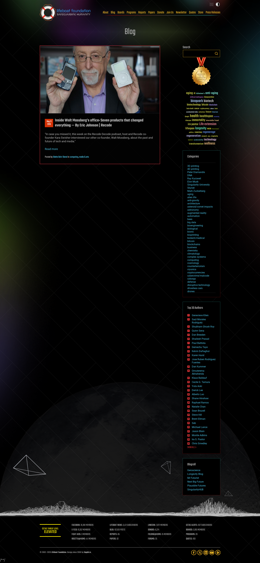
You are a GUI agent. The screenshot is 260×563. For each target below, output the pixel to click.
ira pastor (193, 124)
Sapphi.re (87, 552)
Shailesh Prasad (200, 338)
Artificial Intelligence (196, 97)
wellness (209, 144)
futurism (215, 112)
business (192, 247)
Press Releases (213, 12)
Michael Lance (199, 427)
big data (191, 222)
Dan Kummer (199, 366)
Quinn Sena (198, 330)
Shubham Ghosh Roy (203, 326)
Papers (151, 12)
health (194, 116)
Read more (51, 149)
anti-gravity (193, 200)
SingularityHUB (195, 489)
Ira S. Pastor (198, 439)
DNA (189, 175)
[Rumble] (217, 552)
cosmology (193, 263)
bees (189, 219)
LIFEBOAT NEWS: (116, 525)
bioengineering (195, 225)
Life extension (207, 124)
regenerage (209, 132)
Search (216, 53)
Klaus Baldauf (199, 377)
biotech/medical (196, 238)
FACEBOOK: (76, 525)
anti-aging (211, 93)
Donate (160, 12)
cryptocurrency (204, 109)
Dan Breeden (198, 334)
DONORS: (151, 530)
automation (193, 216)
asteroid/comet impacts (200, 206)
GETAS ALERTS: (192, 525)
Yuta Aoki (197, 386)
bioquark (197, 101)
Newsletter (181, 12)
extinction (202, 112)
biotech (209, 101)
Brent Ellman (198, 418)
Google (187, 117)
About (105, 12)
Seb (194, 423)
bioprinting (193, 234)
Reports (142, 12)
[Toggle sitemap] (212, 4)
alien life (191, 197)
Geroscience (193, 470)
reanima (198, 132)
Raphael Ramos (200, 402)
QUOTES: (189, 539)
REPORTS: (113, 534)
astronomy (193, 209)
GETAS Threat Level (50, 531)
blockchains (193, 244)
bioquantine (209, 97)
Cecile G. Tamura (201, 382)
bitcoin (205, 104)
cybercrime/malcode (198, 275)
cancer (196, 108)
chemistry (192, 250)
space (190, 139)
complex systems (196, 256)
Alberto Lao (198, 394)
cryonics (191, 269)
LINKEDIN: (151, 525)
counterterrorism (196, 266)
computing (74, 157)
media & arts (84, 157)
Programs (131, 12)
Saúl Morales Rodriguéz (199, 321)
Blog (113, 12)
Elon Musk (192, 181)
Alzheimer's (200, 94)
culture (212, 109)
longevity (200, 128)
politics (191, 133)
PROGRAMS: (190, 534)
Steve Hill (197, 414)
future (208, 111)
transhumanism (196, 143)
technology (210, 140)
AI (194, 93)
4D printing (193, 169)
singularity (214, 136)
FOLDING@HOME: (154, 534)
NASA (209, 129)
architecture (193, 203)
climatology (193, 253)
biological (192, 228)
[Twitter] (199, 552)
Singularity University (198, 184)
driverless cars (195, 288)
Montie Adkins (199, 435)
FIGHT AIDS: (76, 534)
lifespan (189, 128)
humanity (216, 117)
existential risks (192, 112)
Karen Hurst (198, 355)
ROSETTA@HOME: (78, 539)
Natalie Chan (199, 406)
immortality (198, 120)
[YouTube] (211, 552)
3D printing (193, 166)
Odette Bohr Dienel (60, 157)
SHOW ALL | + (192, 447)
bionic (190, 231)
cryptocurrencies (196, 272)
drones (191, 291)
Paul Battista (199, 343)
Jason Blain (198, 431)
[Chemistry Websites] (201, 72)
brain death (190, 109)
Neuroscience (215, 129)
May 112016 (49, 123)
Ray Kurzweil (194, 178)
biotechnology (194, 104)
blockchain (213, 105)
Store (200, 12)
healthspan (206, 116)
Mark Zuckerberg (196, 191)
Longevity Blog (195, 474)
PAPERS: (113, 539)
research (204, 136)
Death (216, 109)
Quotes (192, 12)
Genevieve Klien (200, 315)
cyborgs (191, 278)
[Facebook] (193, 552)
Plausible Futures (196, 485)
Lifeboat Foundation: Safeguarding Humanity (65, 12)
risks (209, 136)
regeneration (193, 136)
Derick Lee (197, 390)
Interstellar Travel (212, 121)
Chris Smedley (199, 443)
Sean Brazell (198, 410)
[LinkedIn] (205, 552)
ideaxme (188, 121)
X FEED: (74, 530)
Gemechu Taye (200, 347)
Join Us (170, 12)
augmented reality (196, 213)
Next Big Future (195, 481)
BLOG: (112, 530)
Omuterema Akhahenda (198, 372)
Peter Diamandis (196, 172)
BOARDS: (189, 530)
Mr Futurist (193, 478)
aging (189, 93)
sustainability (198, 140)
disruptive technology (198, 285)
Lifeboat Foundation (58, 552)
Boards (121, 12)
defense (191, 281)
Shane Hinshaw (200, 398)
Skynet (191, 187)
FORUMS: (151, 539)
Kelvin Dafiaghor (201, 351)
